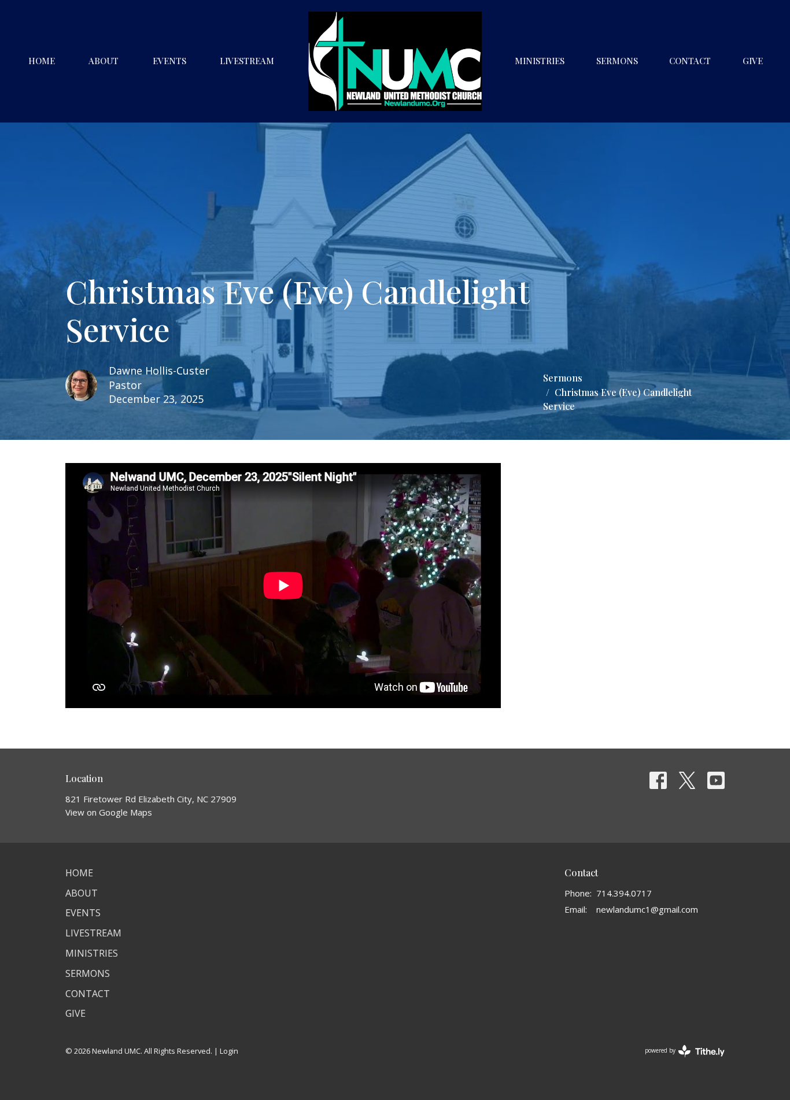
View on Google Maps (108, 812)
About (103, 60)
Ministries (539, 60)
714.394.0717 (624, 893)
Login (229, 1051)
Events (169, 60)
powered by (679, 1060)
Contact (690, 60)
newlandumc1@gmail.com (647, 909)
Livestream (247, 60)
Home (41, 60)
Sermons (617, 60)
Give (753, 60)
